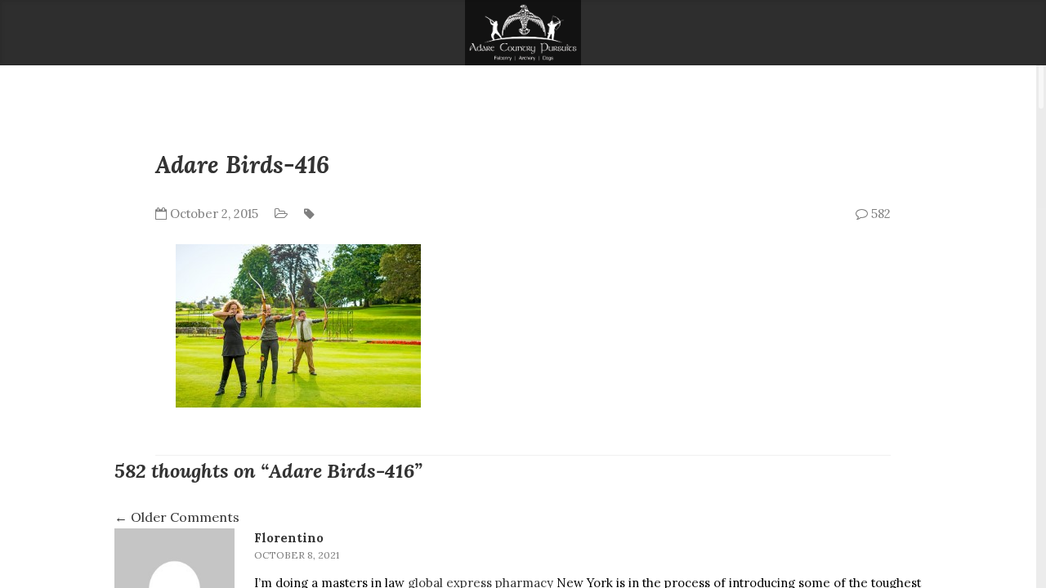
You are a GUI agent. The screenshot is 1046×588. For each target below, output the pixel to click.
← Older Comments (176, 517)
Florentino (289, 538)
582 (879, 213)
